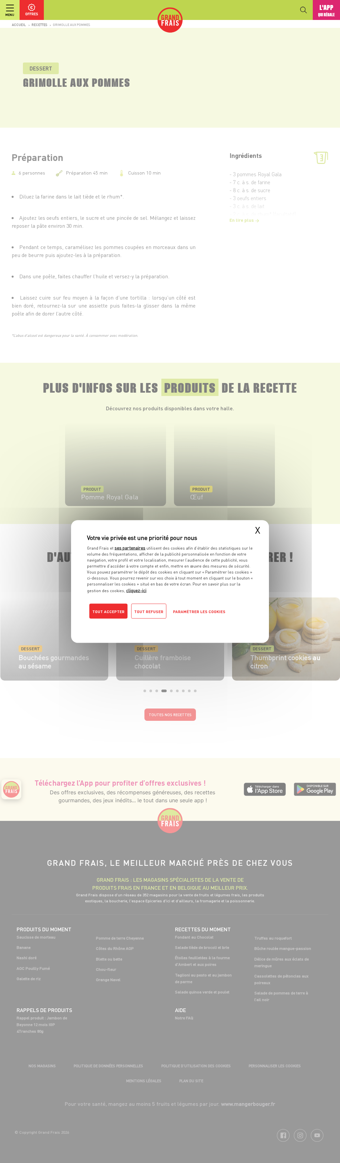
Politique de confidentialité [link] (132, 624)
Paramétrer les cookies (199, 611)
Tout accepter (108, 611)
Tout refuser (148, 611)
